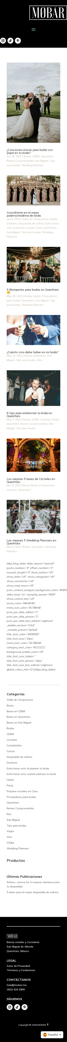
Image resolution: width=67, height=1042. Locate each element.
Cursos (11, 751)
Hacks (37, 296)
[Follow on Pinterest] (18, 41)
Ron (9, 814)
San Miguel (41, 160)
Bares (26, 485)
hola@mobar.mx (17, 985)
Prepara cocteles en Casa (22, 791)
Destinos (12, 762)
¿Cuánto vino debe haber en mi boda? (32, 352)
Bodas (27, 156)
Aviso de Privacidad (18, 966)
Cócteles (12, 223)
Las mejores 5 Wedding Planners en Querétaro (31, 541)
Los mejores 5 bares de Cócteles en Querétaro (31, 480)
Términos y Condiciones (21, 970)
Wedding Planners (33, 165)
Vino (39, 360)
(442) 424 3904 (16, 989)
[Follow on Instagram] (3, 41)
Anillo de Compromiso (35, 219)
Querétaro (47, 156)
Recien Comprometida (20, 160)
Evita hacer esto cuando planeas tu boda (31, 774)
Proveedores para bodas (21, 797)
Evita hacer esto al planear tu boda (28, 768)
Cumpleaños (14, 745)
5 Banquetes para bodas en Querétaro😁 (33, 291)
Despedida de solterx (31, 223)
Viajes (10, 831)
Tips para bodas (31, 232)
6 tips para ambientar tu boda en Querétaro (29, 414)
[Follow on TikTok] (10, 41)
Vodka (10, 842)
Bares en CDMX (16, 711)
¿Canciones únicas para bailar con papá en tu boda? (30, 151)
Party (39, 227)
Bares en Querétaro (43, 485)
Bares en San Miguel (19, 722)
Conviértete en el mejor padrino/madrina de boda (24, 214)
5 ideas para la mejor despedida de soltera (32, 892)
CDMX (36, 156)
